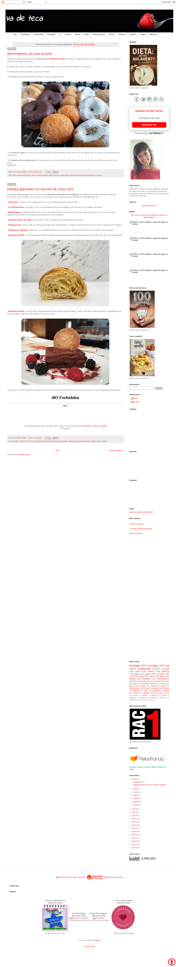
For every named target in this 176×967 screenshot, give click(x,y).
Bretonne (155, 695)
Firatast (153, 686)
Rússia (145, 700)
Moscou (151, 700)
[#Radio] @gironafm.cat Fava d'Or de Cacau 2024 (40, 189)
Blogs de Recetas (135, 533)
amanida (165, 669)
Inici (15, 34)
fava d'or (57, 175)
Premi (146, 688)
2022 (134, 812)
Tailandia (136, 690)
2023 (134, 809)
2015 (134, 835)
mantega (71, 441)
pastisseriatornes (89, 175)
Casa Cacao (13, 202)
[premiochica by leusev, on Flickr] (98, 918)
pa (167, 665)
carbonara (132, 697)
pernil (137, 671)
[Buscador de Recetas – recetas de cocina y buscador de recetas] (95, 879)
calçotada (146, 693)
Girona (80, 175)
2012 (134, 844)
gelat (148, 674)
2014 (134, 838)
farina (51, 175)
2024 (134, 779)
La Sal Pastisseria (16, 207)
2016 (134, 831)
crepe (163, 686)
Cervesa (68, 34)
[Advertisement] (65, 479)
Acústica (166, 688)
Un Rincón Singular (136, 524)
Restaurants (25, 34)
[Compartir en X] (51, 172)
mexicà (166, 681)
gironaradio (64, 441)
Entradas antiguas (116, 450)
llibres (135, 681)
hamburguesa (163, 679)
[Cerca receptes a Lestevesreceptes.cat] (113, 877)
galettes (145, 695)
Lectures (133, 34)
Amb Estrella (38, 34)
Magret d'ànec (134, 688)
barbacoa (156, 690)
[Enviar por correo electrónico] (46, 172)
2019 (134, 822)
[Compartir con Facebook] (54, 172)
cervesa (150, 671)
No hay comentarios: (35, 172)
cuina (32, 175)
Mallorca (153, 697)
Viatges (143, 34)
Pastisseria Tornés (57, 59)
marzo (136, 798)
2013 (134, 841)
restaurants (144, 668)
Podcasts (122, 34)
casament (163, 697)
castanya (155, 688)
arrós (162, 676)
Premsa (112, 34)
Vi (60, 34)
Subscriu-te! (149, 125)
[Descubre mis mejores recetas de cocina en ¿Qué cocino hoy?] (71, 877)
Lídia (136, 398)
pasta (137, 674)
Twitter (95, 426)
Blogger (97, 940)
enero (136, 805)
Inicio (58, 450)
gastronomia (65, 175)
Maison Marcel (14, 212)
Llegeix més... (12, 165)
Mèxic (138, 700)
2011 (134, 848)
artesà (14, 175)
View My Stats (89, 947)
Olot (76, 441)
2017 (134, 828)
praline (93, 441)
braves (131, 686)
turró (146, 690)
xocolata (99, 175)
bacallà (132, 679)
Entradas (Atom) (24, 454)
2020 (134, 819)
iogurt (151, 676)
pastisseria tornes (85, 441)
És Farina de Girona (42, 175)
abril (135, 795)
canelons (156, 681)
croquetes (146, 679)
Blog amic (153, 34)
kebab (135, 693)
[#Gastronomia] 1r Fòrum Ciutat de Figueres (149, 785)
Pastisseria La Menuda (18, 230)
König (164, 695)
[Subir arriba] (171, 962)
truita (135, 684)
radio (98, 441)
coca (131, 676)
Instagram (103, 426)
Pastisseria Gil (14, 225)
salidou (131, 700)
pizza (141, 676)
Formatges (51, 34)
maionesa (145, 681)
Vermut (77, 34)
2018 (134, 825)
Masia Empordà (99, 34)
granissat (143, 697)
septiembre (138, 782)
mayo (136, 792)
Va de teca (24, 19)
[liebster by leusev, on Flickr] (123, 931)
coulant (162, 684)
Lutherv (137, 402)
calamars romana (148, 684)
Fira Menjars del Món (161, 693)
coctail (166, 690)
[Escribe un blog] (49, 172)
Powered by (141, 133)
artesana (20, 175)
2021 (134, 815)
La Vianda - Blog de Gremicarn (140, 529)
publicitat (165, 671)
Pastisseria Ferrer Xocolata (19, 220)
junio (136, 789)
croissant (22, 441)
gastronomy (73, 175)
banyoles (15, 441)
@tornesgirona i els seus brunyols (29, 53)
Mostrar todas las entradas (84, 44)
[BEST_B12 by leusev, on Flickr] (55, 931)
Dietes (86, 34)
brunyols (27, 175)
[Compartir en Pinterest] (57, 172)
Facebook (88, 426)
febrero (136, 802)
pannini (135, 695)
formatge (134, 665)
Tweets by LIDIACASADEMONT (141, 512)
